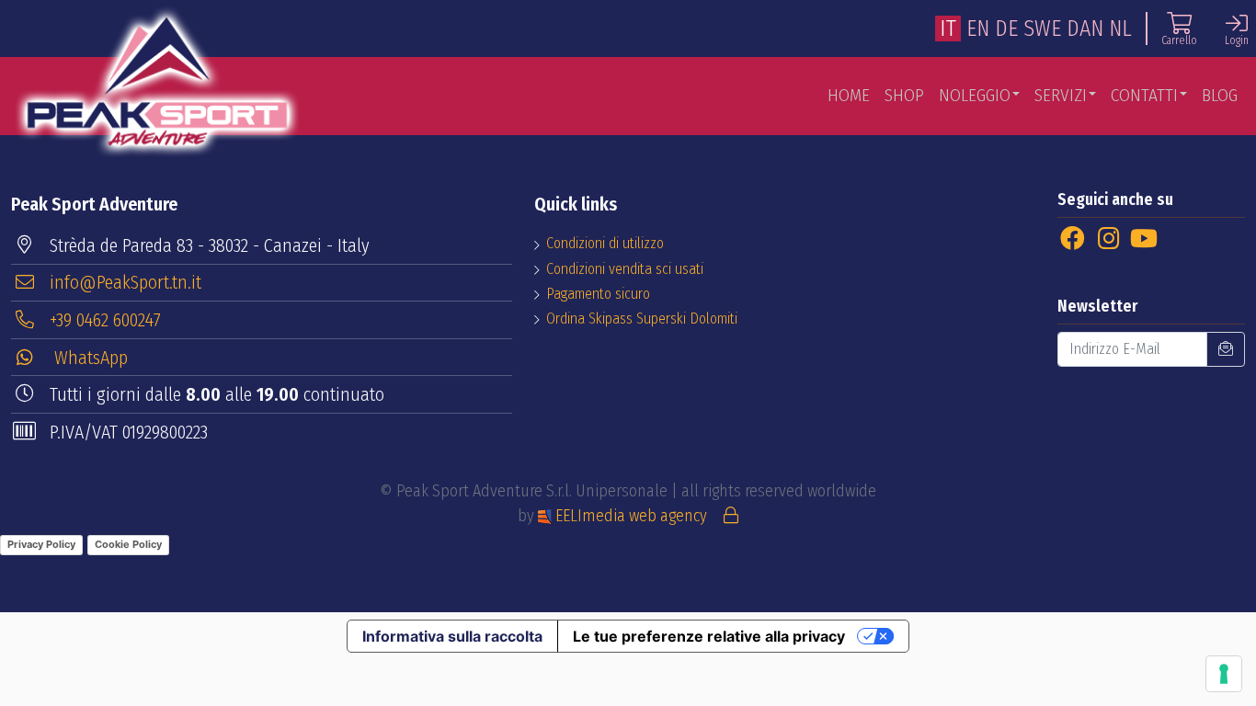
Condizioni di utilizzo (605, 243)
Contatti (1144, 95)
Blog (1220, 95)
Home (849, 95)
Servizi (1060, 95)
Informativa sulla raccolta (452, 636)
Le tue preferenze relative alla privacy (709, 636)
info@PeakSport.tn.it (125, 282)
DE (1006, 28)
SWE (1042, 28)
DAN (1085, 28)
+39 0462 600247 (105, 320)
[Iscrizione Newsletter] (1225, 349)
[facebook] (1072, 239)
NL (1120, 28)
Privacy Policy (41, 544)
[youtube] (1143, 239)
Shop (904, 95)
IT (948, 28)
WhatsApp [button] (89, 358)
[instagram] (1108, 239)
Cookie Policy (128, 544)
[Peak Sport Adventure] (157, 81)
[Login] (731, 516)
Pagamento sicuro (598, 293)
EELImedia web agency (631, 516)
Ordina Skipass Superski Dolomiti (641, 318)
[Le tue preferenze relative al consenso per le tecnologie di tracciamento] (1223, 673)
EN (977, 28)
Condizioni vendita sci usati (624, 269)
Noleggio (975, 95)
